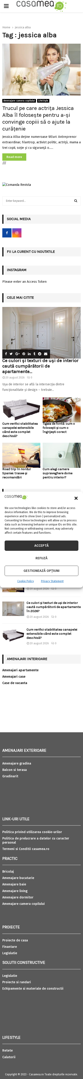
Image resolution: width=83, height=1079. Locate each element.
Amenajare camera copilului (19, 100)
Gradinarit (10, 776)
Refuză (41, 558)
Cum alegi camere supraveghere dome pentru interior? (57, 473)
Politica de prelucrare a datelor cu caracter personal (35, 841)
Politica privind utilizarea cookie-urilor (32, 832)
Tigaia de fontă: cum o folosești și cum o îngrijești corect (59, 428)
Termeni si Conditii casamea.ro (25, 849)
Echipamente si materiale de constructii (32, 989)
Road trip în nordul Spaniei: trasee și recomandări (16, 473)
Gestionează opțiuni (41, 571)
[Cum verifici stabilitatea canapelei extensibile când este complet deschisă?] (21, 409)
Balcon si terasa (14, 770)
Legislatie (9, 953)
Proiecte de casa (15, 940)
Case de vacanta (14, 683)
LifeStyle (43, 100)
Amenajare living (14, 891)
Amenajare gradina (16, 763)
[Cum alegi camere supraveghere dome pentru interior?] (62, 455)
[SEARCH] (76, 200)
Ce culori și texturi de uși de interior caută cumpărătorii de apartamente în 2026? (54, 607)
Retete (7, 1050)
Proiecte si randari (16, 982)
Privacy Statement (52, 581)
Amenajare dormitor (17, 897)
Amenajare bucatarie (18, 878)
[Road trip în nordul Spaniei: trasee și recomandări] (21, 455)
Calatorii (8, 1057)
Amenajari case (13, 677)
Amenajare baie (14, 884)
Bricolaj (8, 872)
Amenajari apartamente (20, 670)
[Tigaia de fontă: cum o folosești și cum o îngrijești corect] (62, 409)
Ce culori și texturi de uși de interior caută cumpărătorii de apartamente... (40, 366)
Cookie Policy (25, 581)
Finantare (9, 947)
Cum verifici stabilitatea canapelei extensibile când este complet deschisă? (20, 430)
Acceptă (41, 545)
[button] (76, 498)
